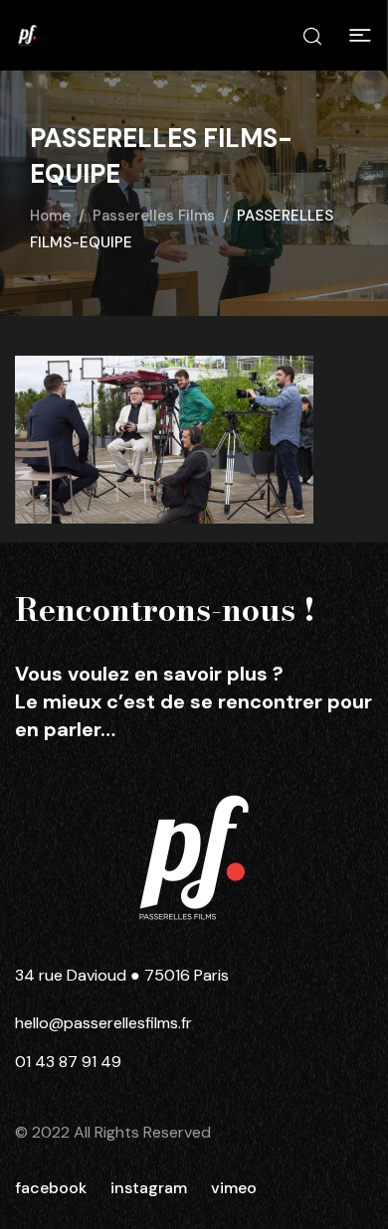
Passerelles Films (154, 216)
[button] (360, 36)
